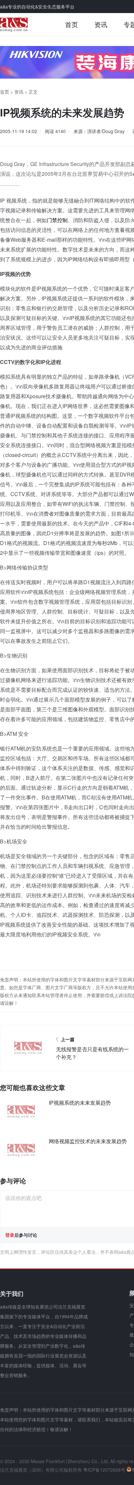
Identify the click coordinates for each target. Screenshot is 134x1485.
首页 (71, 24)
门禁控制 (57, 220)
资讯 (100, 24)
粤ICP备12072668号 (104, 1469)
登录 (9, 1235)
